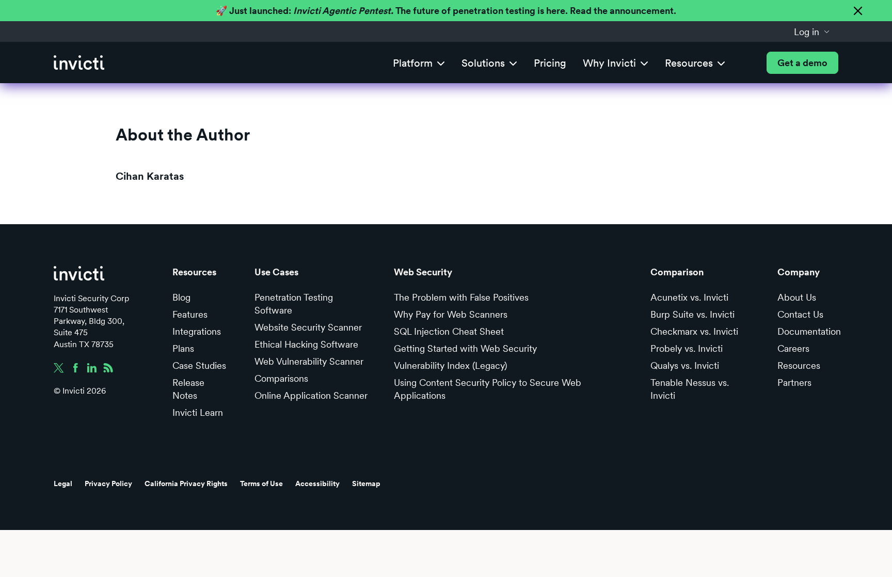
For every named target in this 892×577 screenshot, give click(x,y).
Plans (183, 348)
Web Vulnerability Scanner (308, 361)
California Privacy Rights (186, 483)
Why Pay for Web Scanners (450, 314)
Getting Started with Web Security (465, 348)
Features (190, 314)
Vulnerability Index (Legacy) (450, 365)
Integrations (196, 331)
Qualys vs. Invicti (684, 365)
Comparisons (281, 378)
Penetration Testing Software (293, 304)
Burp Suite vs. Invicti (692, 314)
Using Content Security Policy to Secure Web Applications (487, 389)
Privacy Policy (108, 483)
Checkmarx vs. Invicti (694, 331)
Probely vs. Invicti (686, 348)
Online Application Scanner (311, 395)
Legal (63, 483)
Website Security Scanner (308, 327)
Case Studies (199, 365)
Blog (181, 297)
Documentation (809, 331)
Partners (794, 382)
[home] (79, 62)
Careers (793, 348)
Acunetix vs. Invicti (689, 297)
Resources (798, 365)
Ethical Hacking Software (306, 344)
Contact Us (800, 314)
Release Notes (188, 389)
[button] (812, 31)
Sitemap (366, 483)
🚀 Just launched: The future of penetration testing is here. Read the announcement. (446, 10)
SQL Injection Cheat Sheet (449, 331)
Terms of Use (261, 483)
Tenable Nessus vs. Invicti (689, 389)
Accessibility (317, 483)
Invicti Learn (197, 412)
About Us (796, 297)
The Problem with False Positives (461, 297)
